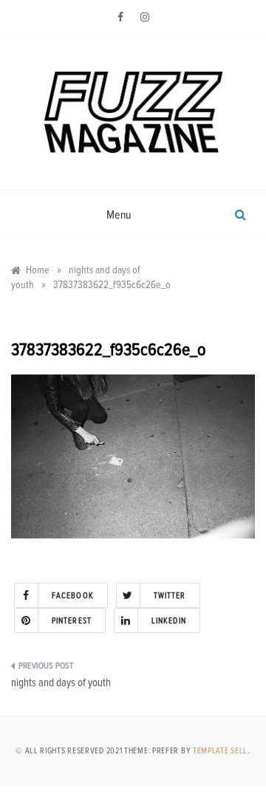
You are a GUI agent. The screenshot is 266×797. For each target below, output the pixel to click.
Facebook (73, 596)
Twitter (170, 596)
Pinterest (72, 621)
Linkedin (168, 621)
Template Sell (220, 751)
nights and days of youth (61, 682)
